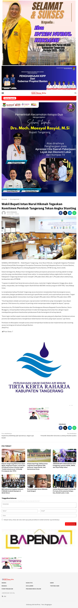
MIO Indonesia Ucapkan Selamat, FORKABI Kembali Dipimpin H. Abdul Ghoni (12, 491)
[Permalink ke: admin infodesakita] (4, 213)
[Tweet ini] (65, 213)
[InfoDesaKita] (39, 93)
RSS (5, 596)
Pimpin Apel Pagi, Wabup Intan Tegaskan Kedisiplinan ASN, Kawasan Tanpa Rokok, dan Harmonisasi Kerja (37, 466)
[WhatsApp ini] (74, 213)
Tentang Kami (54, 586)
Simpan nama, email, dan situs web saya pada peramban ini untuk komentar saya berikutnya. (32, 520)
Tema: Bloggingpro (46, 604)
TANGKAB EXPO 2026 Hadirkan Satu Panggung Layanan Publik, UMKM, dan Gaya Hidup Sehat (64, 465)
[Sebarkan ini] (61, 213)
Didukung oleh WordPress (33, 604)
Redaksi (4, 586)
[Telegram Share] (70, 213)
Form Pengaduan (7, 589)
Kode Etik (29, 583)
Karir (52, 583)
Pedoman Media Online (33, 589)
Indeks (4, 583)
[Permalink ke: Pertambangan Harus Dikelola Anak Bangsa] (39, 481)
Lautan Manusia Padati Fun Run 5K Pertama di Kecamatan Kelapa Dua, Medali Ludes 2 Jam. (64, 491)
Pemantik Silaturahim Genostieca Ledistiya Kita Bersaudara (58, 435)
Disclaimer (29, 586)
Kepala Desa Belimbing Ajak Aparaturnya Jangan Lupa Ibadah (18, 436)
